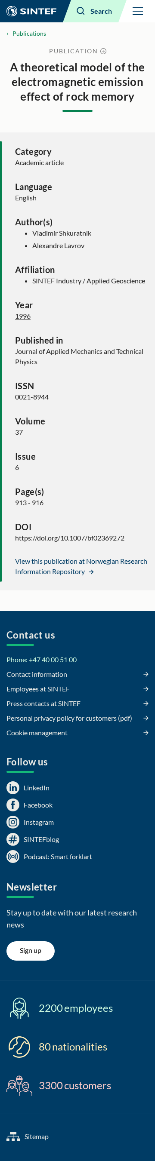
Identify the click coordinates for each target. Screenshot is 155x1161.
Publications (29, 33)
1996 (23, 316)
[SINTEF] (31, 11)
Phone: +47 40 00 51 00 (41, 659)
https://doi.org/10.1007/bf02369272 (69, 538)
